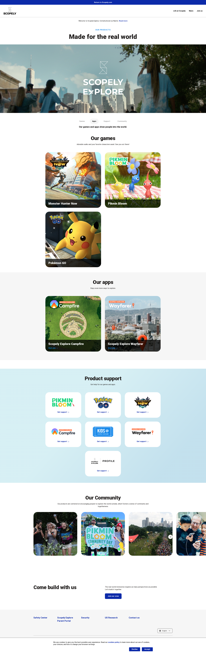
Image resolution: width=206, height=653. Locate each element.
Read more (123, 21)
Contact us (134, 617)
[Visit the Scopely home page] (9, 11)
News (191, 11)
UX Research (111, 617)
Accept (147, 649)
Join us (200, 11)
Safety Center (40, 617)
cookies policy (114, 642)
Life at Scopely (179, 11)
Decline (135, 649)
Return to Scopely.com (103, 2)
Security (85, 617)
